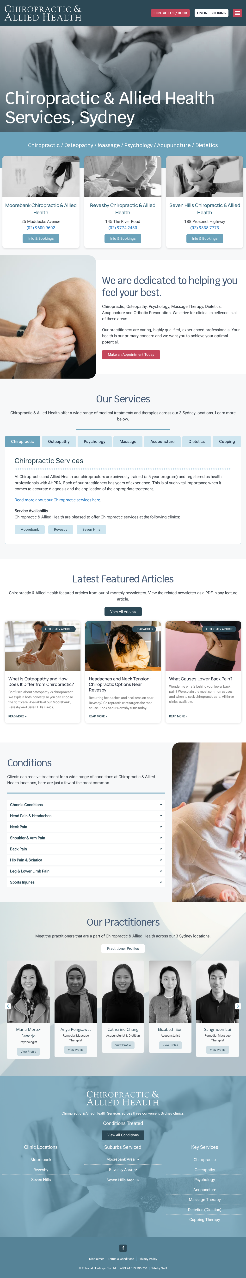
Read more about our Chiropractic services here (57, 499)
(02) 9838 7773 (204, 227)
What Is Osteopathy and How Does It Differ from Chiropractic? (41, 681)
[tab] (22, 441)
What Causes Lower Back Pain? (201, 679)
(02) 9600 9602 (40, 227)
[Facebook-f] (123, 1248)
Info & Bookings (41, 238)
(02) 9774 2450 (122, 227)
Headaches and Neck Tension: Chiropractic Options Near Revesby (120, 684)
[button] (237, 13)
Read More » (17, 716)
